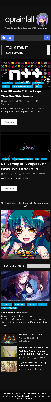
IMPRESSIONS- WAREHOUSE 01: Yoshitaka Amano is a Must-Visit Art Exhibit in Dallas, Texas (34, 351)
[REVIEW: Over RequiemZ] (25, 286)
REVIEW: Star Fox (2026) (30, 334)
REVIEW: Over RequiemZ (14, 312)
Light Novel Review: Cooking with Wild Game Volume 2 (33, 364)
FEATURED (19, 304)
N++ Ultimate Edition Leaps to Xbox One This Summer (23, 94)
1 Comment (40, 173)
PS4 (44, 159)
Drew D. (40, 369)
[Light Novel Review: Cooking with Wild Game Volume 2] (9, 366)
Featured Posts (14, 266)
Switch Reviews (9, 308)
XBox (38, 86)
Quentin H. (41, 357)
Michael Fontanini (26, 101)
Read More (9, 121)
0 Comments (37, 316)
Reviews (31, 304)
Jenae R (24, 316)
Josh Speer (26, 173)
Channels (8, 83)
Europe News (22, 83)
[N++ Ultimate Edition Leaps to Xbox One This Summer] (25, 74)
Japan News (38, 83)
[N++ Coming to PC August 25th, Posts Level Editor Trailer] (25, 147)
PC (37, 159)
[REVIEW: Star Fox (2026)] (9, 338)
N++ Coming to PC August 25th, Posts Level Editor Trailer (24, 166)
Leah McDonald (24, 341)
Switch (43, 304)
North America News (22, 86)
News (6, 86)
